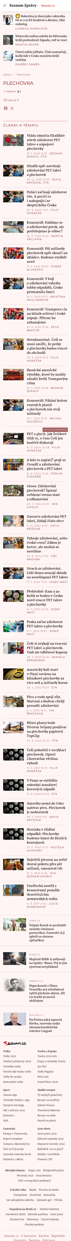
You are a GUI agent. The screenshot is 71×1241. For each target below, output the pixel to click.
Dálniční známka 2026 (50, 1139)
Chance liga (10, 1095)
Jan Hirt (42, 1067)
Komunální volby (13, 1082)
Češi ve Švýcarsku (13, 1149)
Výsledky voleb (12, 1067)
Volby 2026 (9, 1056)
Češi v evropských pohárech (34, 1181)
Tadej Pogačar (45, 1072)
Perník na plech (46, 1121)
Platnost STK (44, 1159)
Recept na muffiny (48, 1100)
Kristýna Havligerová (46, 298)
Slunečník (35, 1195)
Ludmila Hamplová (31, 28)
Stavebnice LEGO (15, 1214)
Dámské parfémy (38, 1214)
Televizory (33, 1219)
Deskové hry (17, 1219)
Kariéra (44, 1236)
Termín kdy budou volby (17, 1072)
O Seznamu (28, 1236)
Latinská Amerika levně (17, 1154)
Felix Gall (43, 1077)
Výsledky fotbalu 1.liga (16, 1100)
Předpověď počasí (53, 1170)
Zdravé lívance (46, 1105)
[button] (8, 20)
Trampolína (20, 1195)
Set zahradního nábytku (20, 1200)
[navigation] (5, 5)
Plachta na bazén (49, 1190)
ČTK (44, 156)
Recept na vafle (46, 1116)
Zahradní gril (44, 1200)
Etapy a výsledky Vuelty (51, 1061)
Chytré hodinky (50, 1219)
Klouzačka (49, 1195)
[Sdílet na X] (12, 108)
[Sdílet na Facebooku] (6, 108)
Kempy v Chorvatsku (15, 1134)
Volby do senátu (12, 1077)
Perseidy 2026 (25, 1176)
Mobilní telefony (49, 1209)
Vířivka (58, 1200)
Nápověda (58, 1236)
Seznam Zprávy (39, 876)
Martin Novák (27, 44)
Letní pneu (56, 1214)
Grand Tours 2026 (47, 1082)
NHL (5, 1121)
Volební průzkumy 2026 (17, 1061)
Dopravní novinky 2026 (51, 1144)
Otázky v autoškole (48, 1154)
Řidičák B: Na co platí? (50, 1149)
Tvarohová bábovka (48, 1110)
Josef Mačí (59, 581)
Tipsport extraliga (13, 1105)
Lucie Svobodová (42, 905)
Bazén (32, 1190)
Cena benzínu (44, 1176)
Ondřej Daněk (27, 64)
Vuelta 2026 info (47, 1056)
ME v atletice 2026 (14, 1110)
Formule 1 (9, 1116)
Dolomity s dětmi (13, 1159)
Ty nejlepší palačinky (49, 1095)
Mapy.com (34, 1170)
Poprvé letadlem (12, 1139)
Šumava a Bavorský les (16, 1144)
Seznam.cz (48, 5)
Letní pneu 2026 (47, 1134)
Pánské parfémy (34, 1225)
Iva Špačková (40, 712)
